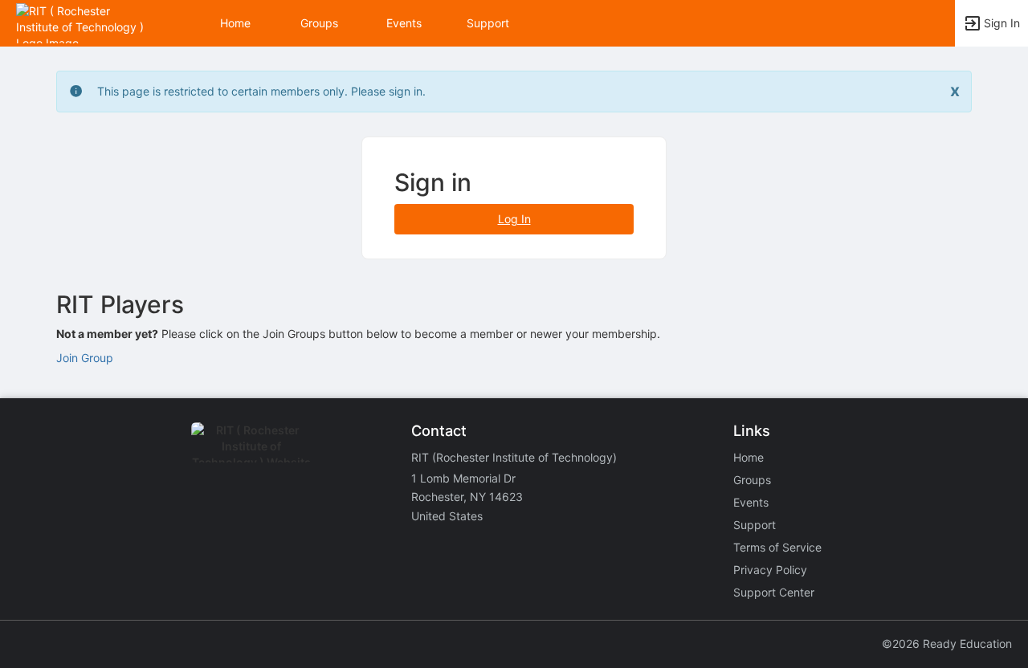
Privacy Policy (770, 569)
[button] (82, 22)
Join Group (84, 358)
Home (748, 457)
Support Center (773, 592)
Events (404, 23)
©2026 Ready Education (947, 643)
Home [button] (235, 23)
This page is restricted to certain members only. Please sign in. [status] (261, 91)
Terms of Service (777, 547)
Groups (319, 23)
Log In (514, 219)
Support (488, 23)
